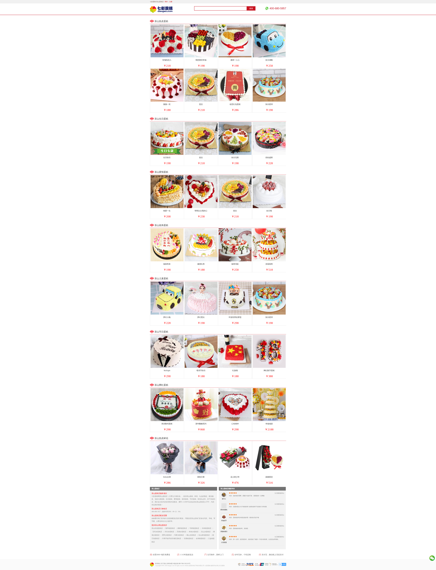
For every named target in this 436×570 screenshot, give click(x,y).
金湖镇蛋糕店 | (202, 538)
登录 (166, 1)
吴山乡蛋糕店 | (207, 532)
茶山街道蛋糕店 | (158, 528)
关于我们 (163, 563)
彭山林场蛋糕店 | (205, 535)
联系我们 (158, 563)
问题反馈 (175, 563)
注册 (170, 1)
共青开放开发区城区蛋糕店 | (173, 538)
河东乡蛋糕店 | (171, 532)
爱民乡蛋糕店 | (168, 535)
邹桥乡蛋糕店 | (180, 535)
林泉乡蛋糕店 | (195, 532)
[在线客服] (432, 558)
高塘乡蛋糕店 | (183, 532)
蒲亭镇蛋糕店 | (171, 528)
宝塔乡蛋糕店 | (158, 532)
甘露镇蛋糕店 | (190, 538)
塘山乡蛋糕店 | (192, 535)
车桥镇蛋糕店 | (196, 528)
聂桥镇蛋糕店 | (183, 528)
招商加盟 (169, 563)
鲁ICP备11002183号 (184, 563)
